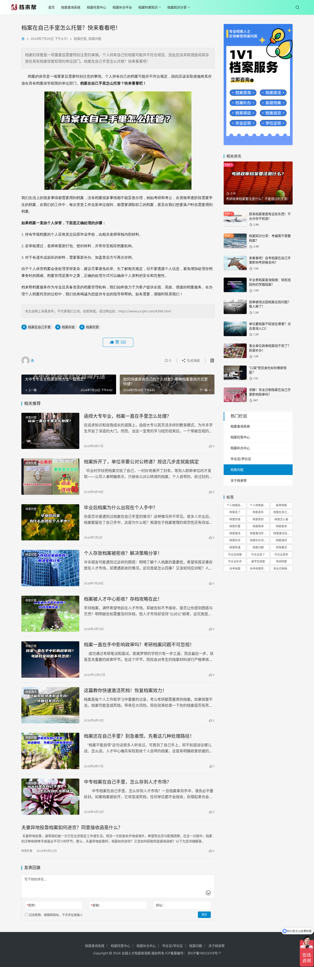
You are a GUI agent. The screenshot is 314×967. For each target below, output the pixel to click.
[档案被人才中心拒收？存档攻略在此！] (50, 614)
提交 (204, 914)
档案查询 (281, 526)
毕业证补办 (235, 561)
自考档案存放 (258, 568)
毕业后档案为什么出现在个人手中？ (120, 507)
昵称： (32, 905)
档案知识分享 (177, 7)
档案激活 (31, 692)
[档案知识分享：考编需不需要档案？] (235, 241)
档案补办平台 (122, 7)
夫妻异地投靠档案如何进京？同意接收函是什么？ (72, 827)
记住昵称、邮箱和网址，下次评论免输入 (55, 915)
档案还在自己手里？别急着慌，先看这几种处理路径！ (139, 736)
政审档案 (281, 505)
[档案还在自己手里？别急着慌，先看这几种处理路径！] (50, 751)
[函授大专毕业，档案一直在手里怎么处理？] (50, 431)
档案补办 (234, 540)
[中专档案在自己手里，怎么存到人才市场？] (50, 797)
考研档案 (281, 561)
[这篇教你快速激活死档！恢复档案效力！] (50, 705)
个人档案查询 (258, 505)
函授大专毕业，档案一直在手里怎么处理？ (127, 416)
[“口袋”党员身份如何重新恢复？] (235, 373)
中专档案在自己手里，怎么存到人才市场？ (127, 782)
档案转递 (234, 547)
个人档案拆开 (235, 505)
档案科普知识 (148, 7)
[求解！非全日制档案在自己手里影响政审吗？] (235, 394)
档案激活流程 (281, 533)
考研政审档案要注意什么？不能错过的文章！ (258, 199)
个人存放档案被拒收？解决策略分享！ (123, 553)
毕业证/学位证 (241, 459)
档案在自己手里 (39, 327)
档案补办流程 (258, 540)
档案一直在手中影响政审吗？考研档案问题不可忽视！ (139, 645)
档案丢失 (258, 512)
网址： (161, 905)
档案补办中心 (240, 448)
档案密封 (258, 519)
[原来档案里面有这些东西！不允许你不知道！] (235, 219)
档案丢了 (234, 512)
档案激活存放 (258, 533)
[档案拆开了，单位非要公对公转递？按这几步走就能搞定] (50, 476)
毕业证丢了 (258, 554)
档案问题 (94, 39)
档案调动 (281, 540)
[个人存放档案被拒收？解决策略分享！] (50, 568)
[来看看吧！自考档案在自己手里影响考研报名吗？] (235, 263)
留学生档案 (258, 561)
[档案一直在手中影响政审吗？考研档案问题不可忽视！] (50, 659)
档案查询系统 (70, 7)
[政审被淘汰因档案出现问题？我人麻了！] (235, 307)
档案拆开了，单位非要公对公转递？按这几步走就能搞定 (141, 462)
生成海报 (193, 360)
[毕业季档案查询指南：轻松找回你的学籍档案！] (235, 285)
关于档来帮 (239, 480)
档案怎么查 (281, 519)
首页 (51, 7)
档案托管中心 (96, 7)
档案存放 (68, 327)
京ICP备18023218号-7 (204, 953)
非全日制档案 (281, 568)
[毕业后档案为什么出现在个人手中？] (50, 522)
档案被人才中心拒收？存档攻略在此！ (123, 599)
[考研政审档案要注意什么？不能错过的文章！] (258, 183)
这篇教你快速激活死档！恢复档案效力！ (125, 690)
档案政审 (258, 526)
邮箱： (96, 905)
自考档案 (234, 568)
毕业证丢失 (281, 554)
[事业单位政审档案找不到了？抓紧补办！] (235, 350)
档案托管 (80, 39)
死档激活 (281, 547)
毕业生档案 (235, 554)
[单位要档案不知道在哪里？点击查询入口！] (235, 329)
